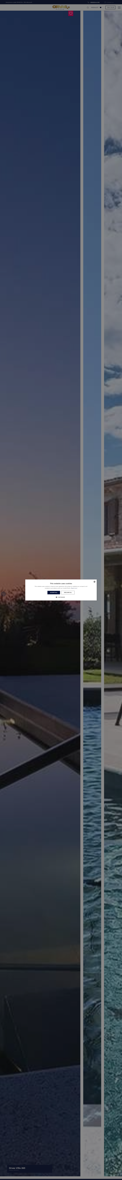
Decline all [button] (68, 592)
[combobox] (94, 582)
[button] (61, 597)
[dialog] (61, 589)
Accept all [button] (53, 592)
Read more (74, 588)
